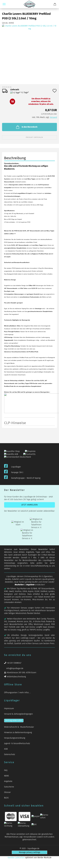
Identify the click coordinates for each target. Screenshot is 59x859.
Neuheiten (19, 584)
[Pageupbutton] (53, 855)
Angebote (30, 584)
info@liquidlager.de (14, 668)
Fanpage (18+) (17, 472)
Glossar (7, 792)
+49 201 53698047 (13, 663)
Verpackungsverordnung (14, 738)
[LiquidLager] (29, 4)
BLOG (6, 798)
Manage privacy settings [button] (29, 852)
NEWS (6, 776)
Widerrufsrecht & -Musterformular (19, 727)
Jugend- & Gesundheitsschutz (17, 743)
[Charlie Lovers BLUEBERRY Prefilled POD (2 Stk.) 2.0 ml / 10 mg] (29, 52)
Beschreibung (15, 158)
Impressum (9, 708)
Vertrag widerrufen (13, 720)
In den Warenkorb (29, 127)
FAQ (5, 770)
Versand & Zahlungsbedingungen (18, 714)
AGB (6, 749)
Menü (4, 4)
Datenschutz (9, 754)
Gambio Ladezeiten (16, 857)
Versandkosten (29, 837)
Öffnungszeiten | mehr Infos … (17, 692)
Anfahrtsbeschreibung (16, 676)
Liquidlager (16, 467)
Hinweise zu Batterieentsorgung (18, 732)
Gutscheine (9, 787)
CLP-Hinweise (15, 423)
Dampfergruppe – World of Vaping (25, 478)
